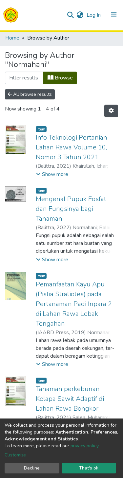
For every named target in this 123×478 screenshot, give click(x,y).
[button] (79, 15)
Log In (94, 15)
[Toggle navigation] (114, 15)
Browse (63, 77)
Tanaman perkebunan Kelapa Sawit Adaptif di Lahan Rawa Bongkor (70, 398)
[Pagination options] (111, 111)
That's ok (88, 468)
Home (12, 38)
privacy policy (84, 446)
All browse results (32, 94)
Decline (32, 468)
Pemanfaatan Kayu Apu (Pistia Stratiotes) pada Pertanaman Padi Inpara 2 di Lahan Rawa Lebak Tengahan (74, 304)
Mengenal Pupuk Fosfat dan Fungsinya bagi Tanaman (71, 209)
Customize (15, 455)
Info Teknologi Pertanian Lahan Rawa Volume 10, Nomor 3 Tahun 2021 (71, 147)
